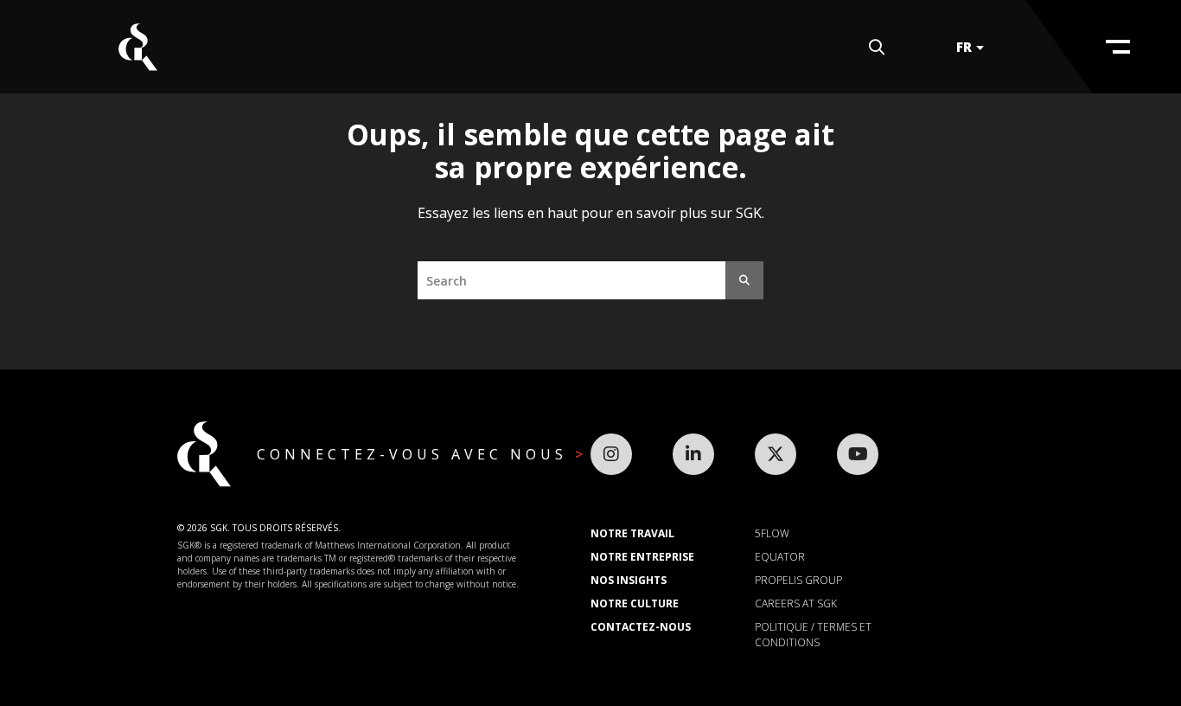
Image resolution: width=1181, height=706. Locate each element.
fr (964, 46)
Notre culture (634, 603)
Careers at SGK (796, 603)
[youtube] (857, 454)
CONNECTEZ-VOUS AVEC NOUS (416, 454)
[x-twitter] (775, 454)
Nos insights (628, 580)
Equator (780, 556)
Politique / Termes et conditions (813, 634)
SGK (137, 47)
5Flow (772, 533)
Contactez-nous (640, 626)
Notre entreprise (642, 556)
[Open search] (876, 47)
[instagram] (611, 454)
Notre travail (632, 533)
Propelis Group (798, 580)
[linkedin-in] (693, 454)
